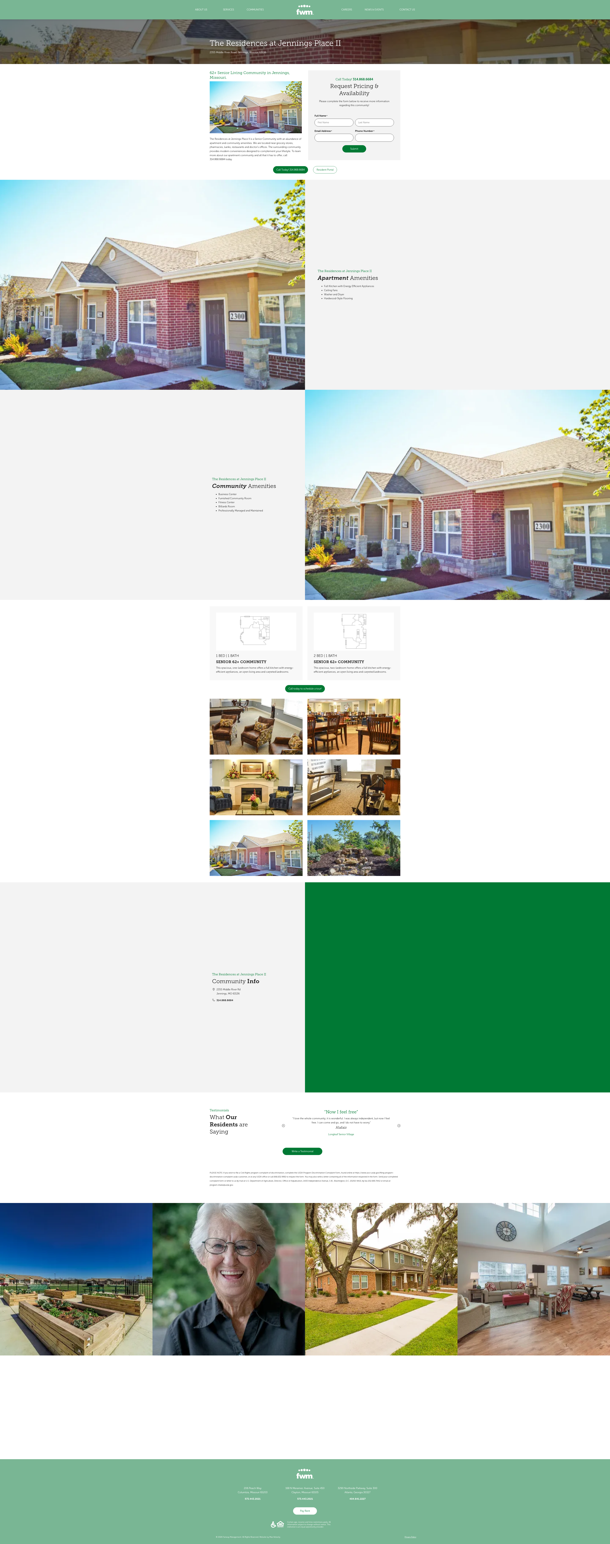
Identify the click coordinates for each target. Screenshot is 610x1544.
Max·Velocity (274, 1537)
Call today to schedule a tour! (305, 688)
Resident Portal (325, 169)
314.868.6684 (363, 79)
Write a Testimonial (302, 1151)
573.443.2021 (253, 1498)
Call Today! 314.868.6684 (290, 169)
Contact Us (217, 1428)
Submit (354, 148)
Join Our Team (245, 1428)
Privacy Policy (410, 1537)
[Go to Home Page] (305, 9)
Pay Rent (305, 1511)
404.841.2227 (357, 1498)
